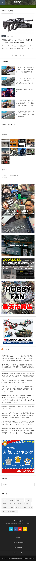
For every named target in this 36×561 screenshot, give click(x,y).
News (3, 36)
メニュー (2, 2)
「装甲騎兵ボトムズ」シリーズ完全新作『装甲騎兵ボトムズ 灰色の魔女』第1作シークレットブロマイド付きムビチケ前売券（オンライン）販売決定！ (18, 358)
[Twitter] (11, 529)
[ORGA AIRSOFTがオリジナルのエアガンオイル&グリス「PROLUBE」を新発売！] (14, 143)
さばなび (6, 349)
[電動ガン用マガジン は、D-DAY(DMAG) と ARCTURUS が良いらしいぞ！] (14, 152)
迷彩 (19, 503)
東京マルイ (20, 500)
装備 (30, 507)
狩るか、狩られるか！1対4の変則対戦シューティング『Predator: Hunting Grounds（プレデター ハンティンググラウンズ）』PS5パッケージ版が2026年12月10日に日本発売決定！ (18, 399)
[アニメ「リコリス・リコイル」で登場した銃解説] (22, 143)
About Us (18, 537)
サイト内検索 (33, 2)
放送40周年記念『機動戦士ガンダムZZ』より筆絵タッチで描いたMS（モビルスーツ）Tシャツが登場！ (18, 423)
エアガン (18, 507)
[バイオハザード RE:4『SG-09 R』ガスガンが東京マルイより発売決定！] (6, 143)
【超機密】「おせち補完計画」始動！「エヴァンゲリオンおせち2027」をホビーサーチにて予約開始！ (18, 375)
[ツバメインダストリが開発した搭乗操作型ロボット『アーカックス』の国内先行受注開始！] (22, 152)
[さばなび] (18, 2)
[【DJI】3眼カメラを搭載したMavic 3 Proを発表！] (6, 152)
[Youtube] (20, 529)
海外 (25, 507)
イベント (28, 500)
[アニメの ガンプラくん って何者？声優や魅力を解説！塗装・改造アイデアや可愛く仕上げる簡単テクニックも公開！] (30, 152)
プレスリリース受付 (18, 553)
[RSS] (25, 529)
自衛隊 (4, 503)
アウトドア (12, 503)
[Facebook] (16, 529)
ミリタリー (26, 503)
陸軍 (12, 507)
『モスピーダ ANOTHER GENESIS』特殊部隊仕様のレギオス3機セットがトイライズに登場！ (17, 381)
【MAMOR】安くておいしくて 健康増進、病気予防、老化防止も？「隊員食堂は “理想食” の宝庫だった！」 (18, 367)
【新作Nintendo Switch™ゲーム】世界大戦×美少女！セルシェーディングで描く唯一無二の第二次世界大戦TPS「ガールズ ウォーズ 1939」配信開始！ (18, 431)
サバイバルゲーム (12, 511)
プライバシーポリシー (18, 542)
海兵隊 (4, 500)
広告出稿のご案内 (18, 547)
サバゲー (5, 507)
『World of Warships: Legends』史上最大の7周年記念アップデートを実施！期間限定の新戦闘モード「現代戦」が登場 (18, 389)
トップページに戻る (19, 55)
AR (3, 511)
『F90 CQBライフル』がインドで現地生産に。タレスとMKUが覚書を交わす (17, 41)
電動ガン (12, 500)
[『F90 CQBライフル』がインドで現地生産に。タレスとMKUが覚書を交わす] (18, 24)
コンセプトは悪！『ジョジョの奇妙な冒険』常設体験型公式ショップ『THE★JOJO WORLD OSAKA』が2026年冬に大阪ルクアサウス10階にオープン (18, 415)
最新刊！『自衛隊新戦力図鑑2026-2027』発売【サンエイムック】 (18, 408)
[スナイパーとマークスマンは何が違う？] (30, 143)
